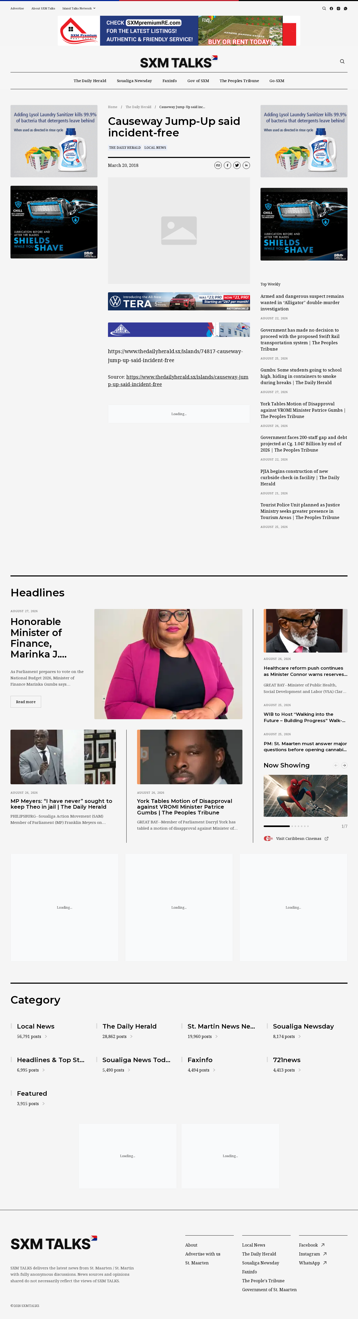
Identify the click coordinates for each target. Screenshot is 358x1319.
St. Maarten (197, 1263)
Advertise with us (202, 1254)
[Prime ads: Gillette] (53, 222)
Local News (155, 147)
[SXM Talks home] (179, 61)
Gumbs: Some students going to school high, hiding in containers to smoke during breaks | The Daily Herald (301, 376)
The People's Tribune (263, 1281)
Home (112, 107)
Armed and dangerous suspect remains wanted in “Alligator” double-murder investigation (302, 302)
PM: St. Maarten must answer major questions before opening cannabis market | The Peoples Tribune (305, 747)
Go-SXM (276, 80)
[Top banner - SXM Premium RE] (179, 31)
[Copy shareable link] (218, 165)
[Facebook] (331, 8)
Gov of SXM (198, 80)
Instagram (309, 1254)
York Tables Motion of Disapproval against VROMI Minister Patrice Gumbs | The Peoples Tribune (303, 410)
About (191, 1245)
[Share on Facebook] (227, 165)
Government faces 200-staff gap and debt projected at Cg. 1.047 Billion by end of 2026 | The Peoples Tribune (304, 444)
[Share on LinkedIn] (246, 165)
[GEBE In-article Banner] (179, 329)
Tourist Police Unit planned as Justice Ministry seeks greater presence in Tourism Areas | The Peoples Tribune (300, 511)
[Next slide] (344, 765)
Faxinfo (169, 80)
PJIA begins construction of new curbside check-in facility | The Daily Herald (300, 477)
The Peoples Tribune (239, 80)
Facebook (308, 1245)
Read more (28, 701)
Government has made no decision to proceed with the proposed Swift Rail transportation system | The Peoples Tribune (300, 339)
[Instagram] (338, 8)
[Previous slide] (336, 765)
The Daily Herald (90, 80)
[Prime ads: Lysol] (53, 141)
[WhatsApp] (346, 8)
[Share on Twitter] (237, 165)
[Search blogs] (324, 8)
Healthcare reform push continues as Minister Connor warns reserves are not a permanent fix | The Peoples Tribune (304, 671)
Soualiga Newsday (134, 80)
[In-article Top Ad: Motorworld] (179, 301)
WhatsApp (309, 1263)
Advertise (17, 8)
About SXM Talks (43, 8)
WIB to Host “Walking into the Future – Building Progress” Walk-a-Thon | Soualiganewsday (305, 718)
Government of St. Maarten (269, 1289)
